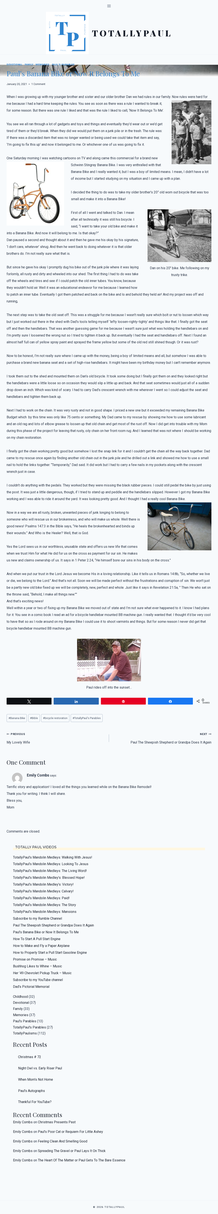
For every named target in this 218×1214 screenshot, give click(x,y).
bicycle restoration (55, 718)
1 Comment (38, 84)
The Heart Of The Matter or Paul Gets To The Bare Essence (81, 1160)
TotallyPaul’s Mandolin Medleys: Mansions (44, 912)
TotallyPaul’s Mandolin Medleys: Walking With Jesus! (52, 857)
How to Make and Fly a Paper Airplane (41, 946)
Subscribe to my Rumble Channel (37, 918)
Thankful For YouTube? (35, 1102)
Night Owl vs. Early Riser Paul (40, 1068)
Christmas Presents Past (57, 1122)
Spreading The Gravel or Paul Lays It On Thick (72, 1151)
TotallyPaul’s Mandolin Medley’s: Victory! (43, 884)
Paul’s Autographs (31, 1091)
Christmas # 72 (29, 1057)
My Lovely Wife (18, 738)
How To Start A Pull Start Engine (36, 939)
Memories (42, 64)
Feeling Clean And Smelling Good (62, 1141)
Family (29, 64)
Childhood (20, 997)
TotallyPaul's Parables (87, 718)
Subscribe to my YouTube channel (38, 980)
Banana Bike (17, 718)
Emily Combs (38, 775)
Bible (34, 718)
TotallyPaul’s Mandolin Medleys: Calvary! (43, 891)
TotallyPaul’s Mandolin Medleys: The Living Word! (50, 871)
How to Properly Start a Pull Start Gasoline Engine (50, 953)
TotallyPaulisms (25, 1033)
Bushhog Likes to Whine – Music (37, 966)
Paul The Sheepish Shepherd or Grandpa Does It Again (171, 738)
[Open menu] (109, 6)
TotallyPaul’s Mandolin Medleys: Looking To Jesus (50, 864)
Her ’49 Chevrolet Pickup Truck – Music (42, 973)
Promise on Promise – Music (35, 959)
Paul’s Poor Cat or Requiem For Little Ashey (70, 1132)
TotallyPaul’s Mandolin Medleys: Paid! (41, 898)
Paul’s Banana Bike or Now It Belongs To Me (46, 932)
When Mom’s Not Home (35, 1079)
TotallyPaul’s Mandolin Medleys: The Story (44, 905)
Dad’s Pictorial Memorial (31, 987)
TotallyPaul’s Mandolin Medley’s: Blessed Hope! (49, 878)
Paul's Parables (63, 64)
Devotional (15, 64)
